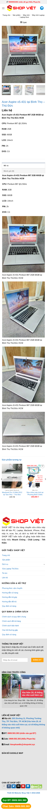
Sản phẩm (16, 15)
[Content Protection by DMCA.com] (36, 786)
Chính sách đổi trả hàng (11, 621)
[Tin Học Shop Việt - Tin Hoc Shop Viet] (22, 8)
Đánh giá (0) (9, 171)
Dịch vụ (5, 564)
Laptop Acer (24, 17)
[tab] (23, 165)
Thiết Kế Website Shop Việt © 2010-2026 (23, 793)
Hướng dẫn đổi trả (9, 602)
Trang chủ (6, 15)
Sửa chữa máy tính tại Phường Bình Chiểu (35, 494)
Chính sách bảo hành (10, 626)
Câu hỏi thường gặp (10, 630)
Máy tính (26, 15)
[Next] (41, 54)
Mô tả (6, 166)
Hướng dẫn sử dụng (10, 593)
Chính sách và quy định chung (14, 617)
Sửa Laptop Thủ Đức (10, 569)
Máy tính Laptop (38, 15)
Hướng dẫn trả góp (9, 597)
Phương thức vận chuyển (12, 588)
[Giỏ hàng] (42, 8)
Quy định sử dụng (9, 606)
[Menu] (3, 8)
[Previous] (5, 54)
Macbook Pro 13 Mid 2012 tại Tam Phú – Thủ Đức (12, 494)
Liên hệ (5, 578)
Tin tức (4, 573)
